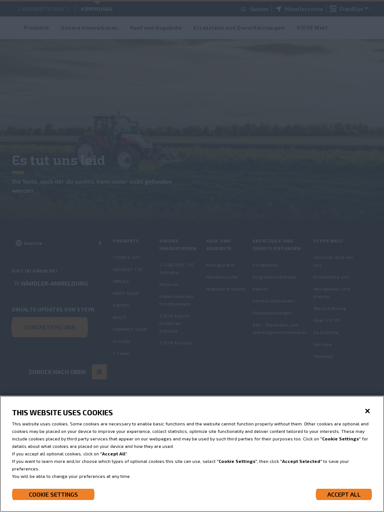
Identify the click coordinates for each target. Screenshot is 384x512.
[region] (192, 454)
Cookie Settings (53, 494)
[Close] (367, 411)
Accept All (344, 494)
